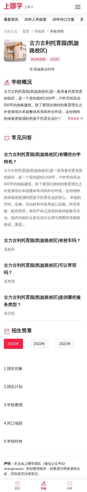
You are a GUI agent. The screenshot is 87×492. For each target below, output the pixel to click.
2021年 (65, 344)
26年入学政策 (35, 19)
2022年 (39, 344)
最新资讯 (11, 19)
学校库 (40, 31)
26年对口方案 (63, 19)
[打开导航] (77, 7)
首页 (25, 31)
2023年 (13, 344)
